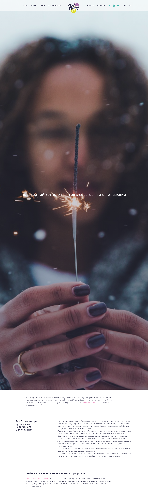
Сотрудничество (54, 5)
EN (130, 5)
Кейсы (42, 5)
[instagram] (114, 5)
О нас (25, 5)
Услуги (33, 5)
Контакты (101, 5)
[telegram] (117, 5)
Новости (90, 5)
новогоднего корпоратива (92, 403)
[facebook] (110, 5)
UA (125, 5)
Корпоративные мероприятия (37, 478)
